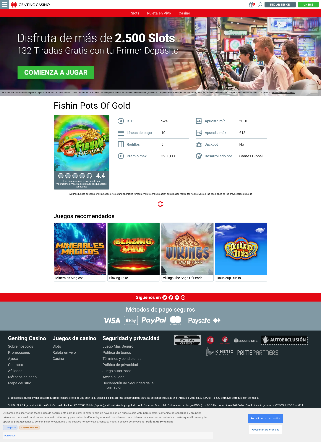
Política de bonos (117, 352)
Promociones (19, 352)
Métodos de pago (22, 377)
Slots (135, 13)
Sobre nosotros (20, 346)
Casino (184, 13)
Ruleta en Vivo (159, 13)
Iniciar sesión (280, 4)
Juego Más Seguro (118, 346)
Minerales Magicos (69, 278)
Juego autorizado (117, 371)
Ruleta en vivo (64, 352)
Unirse (308, 4)
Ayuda (13, 358)
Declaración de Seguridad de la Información (128, 385)
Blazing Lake (118, 278)
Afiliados (15, 371)
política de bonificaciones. (283, 92)
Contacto (15, 364)
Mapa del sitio (19, 383)
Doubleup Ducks (229, 278)
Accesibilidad (113, 377)
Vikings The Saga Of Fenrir (182, 278)
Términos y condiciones (122, 358)
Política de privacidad (120, 364)
